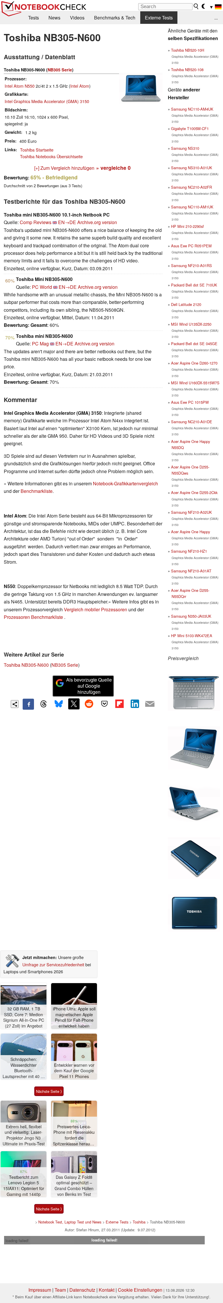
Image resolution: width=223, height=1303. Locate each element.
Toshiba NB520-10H (187, 50)
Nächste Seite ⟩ (49, 1091)
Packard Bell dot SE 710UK (194, 285)
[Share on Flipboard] (119, 703)
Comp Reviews (35, 222)
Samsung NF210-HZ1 (189, 551)
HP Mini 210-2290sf (187, 226)
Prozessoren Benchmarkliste (34, 617)
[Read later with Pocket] (104, 703)
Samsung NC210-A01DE (191, 421)
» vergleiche (113, 167)
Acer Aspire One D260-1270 (194, 363)
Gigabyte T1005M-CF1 (190, 128)
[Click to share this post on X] (73, 703)
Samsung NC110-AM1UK (192, 207)
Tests (33, 17)
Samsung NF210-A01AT (191, 571)
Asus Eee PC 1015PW (190, 402)
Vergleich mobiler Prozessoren (95, 609)
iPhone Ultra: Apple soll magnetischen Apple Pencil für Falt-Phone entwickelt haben (74, 1017)
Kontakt (106, 1289)
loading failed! (17, 1240)
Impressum (39, 1289)
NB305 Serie (60, 70)
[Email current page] (149, 704)
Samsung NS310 (185, 148)
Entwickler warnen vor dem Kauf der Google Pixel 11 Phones (74, 1070)
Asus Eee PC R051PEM (191, 245)
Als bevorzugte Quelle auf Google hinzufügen (89, 685)
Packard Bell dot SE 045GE (194, 343)
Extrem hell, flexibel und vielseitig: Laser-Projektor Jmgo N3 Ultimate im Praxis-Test (24, 1135)
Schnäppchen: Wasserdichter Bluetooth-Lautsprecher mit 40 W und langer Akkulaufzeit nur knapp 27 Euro (23, 1068)
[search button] (196, 6)
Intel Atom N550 (20, 86)
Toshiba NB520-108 (187, 69)
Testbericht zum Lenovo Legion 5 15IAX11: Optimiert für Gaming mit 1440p (23, 1185)
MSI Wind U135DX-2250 (191, 324)
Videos (77, 17)
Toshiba (139, 1222)
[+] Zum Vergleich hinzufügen (64, 168)
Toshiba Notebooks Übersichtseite (51, 156)
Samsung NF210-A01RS (191, 265)
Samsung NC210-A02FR (191, 187)
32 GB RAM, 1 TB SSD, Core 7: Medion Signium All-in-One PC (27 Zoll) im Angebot (23, 1017)
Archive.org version (97, 222)
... (216, 17)
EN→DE (67, 222)
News (54, 17)
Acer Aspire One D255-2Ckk (194, 492)
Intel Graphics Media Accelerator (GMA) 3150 (47, 101)
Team (60, 1289)
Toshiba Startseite (36, 150)
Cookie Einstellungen (140, 1289)
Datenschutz (82, 1289)
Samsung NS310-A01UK (191, 167)
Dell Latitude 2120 (186, 304)
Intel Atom (79, 86)
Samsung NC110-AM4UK (192, 109)
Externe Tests (159, 17)
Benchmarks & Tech (114, 17)
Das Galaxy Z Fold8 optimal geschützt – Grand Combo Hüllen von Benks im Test (74, 1185)
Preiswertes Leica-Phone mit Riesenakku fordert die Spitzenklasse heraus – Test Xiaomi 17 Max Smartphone (74, 1135)
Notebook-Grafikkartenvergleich (125, 483)
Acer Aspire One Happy (190, 531)
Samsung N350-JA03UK (191, 616)
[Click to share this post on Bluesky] (58, 704)
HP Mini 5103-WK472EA (191, 635)
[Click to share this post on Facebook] (28, 704)
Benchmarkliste (37, 491)
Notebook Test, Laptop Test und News (69, 1222)
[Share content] (15, 704)
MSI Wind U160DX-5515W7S (195, 382)
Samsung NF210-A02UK (191, 512)
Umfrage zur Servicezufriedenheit (53, 964)
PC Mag (40, 343)
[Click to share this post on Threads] (43, 704)
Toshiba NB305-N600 (26, 665)
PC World (42, 287)
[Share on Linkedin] (134, 703)
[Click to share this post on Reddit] (89, 703)
